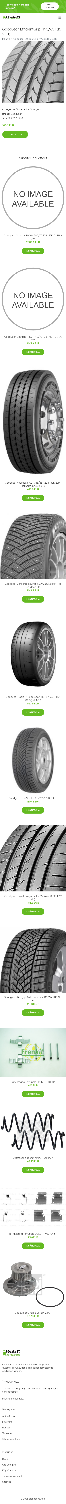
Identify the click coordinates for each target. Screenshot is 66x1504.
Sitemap (6, 1481)
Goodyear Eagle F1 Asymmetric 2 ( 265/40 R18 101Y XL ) (33, 898)
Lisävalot (7, 1421)
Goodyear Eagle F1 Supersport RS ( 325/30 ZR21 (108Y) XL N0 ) (33, 698)
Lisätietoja (15, 134)
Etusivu (6, 38)
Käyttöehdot (9, 1470)
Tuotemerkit (22, 109)
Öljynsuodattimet (11, 1439)
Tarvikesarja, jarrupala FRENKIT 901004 (33, 1082)
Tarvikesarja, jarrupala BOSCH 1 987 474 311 (33, 1233)
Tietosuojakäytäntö (12, 1476)
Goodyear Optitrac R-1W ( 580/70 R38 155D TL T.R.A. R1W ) (33, 237)
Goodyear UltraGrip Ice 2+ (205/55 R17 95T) (33, 798)
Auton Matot (9, 1416)
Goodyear (35, 109)
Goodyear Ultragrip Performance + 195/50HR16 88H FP (33, 999)
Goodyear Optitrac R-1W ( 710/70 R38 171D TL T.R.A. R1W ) (33, 338)
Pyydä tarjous (49, 6)
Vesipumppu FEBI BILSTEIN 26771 (33, 1312)
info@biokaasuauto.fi (13, 1398)
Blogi (5, 1459)
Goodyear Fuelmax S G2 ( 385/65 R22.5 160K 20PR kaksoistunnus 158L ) (33, 484)
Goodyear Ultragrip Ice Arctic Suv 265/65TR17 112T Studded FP (33, 585)
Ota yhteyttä (9, 1464)
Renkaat (6, 1427)
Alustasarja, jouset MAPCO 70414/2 (33, 1157)
